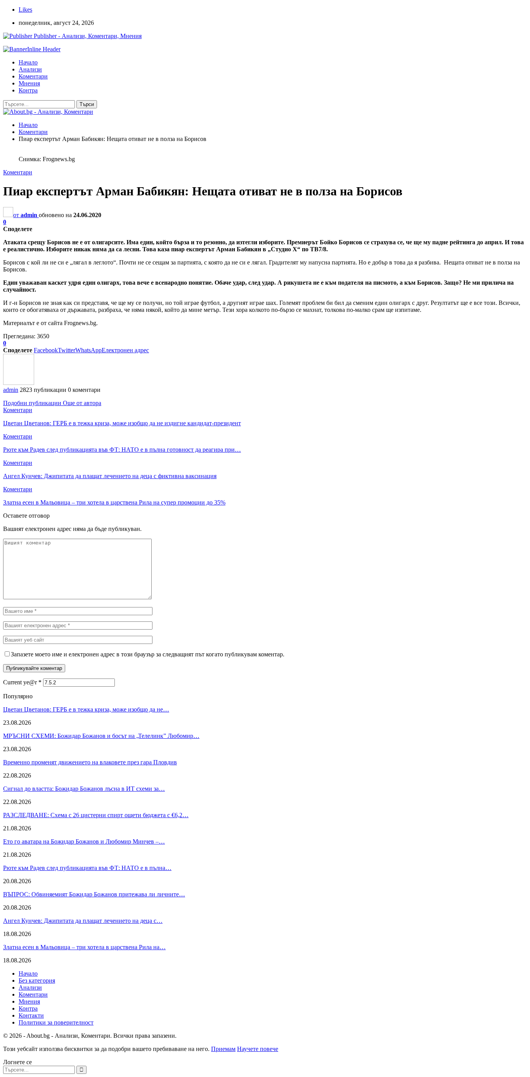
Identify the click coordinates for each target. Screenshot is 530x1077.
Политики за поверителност (56, 1022)
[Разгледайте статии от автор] (18, 382)
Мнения (29, 83)
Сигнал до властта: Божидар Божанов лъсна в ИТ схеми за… (84, 788)
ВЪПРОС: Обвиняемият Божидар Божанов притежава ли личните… (94, 894)
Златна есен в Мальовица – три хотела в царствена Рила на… (84, 947)
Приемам (223, 1049)
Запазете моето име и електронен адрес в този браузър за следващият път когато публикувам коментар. (147, 654)
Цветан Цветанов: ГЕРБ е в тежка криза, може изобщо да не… (86, 709)
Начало (28, 62)
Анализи (30, 69)
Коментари (33, 76)
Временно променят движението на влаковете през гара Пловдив (90, 762)
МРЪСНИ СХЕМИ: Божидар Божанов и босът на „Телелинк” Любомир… (101, 735)
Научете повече (257, 1049)
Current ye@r (22, 682)
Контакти (31, 1015)
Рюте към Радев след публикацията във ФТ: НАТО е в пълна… (87, 868)
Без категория (37, 980)
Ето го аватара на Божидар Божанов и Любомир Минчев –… (84, 841)
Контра (28, 90)
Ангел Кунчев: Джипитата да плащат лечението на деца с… (83, 920)
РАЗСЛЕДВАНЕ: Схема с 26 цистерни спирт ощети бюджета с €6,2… (96, 815)
